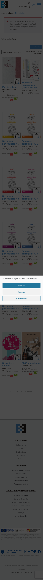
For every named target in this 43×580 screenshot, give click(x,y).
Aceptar (21, 285)
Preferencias (21, 298)
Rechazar (21, 292)
